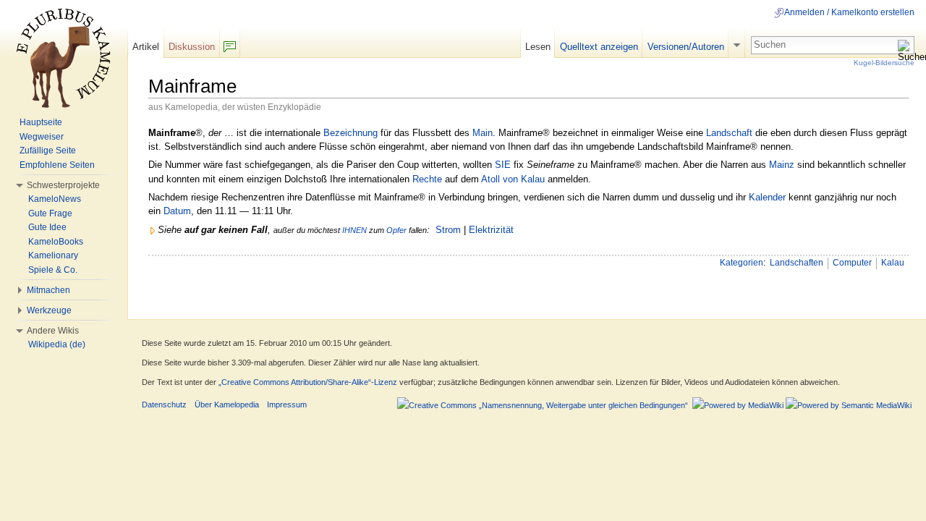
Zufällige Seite (48, 150)
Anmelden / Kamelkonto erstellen (849, 12)
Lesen (538, 46)
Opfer (396, 230)
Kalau (892, 263)
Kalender (767, 197)
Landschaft (729, 132)
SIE (503, 164)
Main (482, 132)
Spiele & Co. (52, 270)
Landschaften (796, 263)
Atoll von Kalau (513, 179)
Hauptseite (41, 122)
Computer (852, 263)
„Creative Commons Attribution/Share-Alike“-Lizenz (307, 382)
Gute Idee (47, 227)
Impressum (287, 404)
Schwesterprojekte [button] (63, 185)
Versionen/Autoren (685, 46)
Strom (448, 229)
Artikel (145, 46)
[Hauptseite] (64, 58)
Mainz (781, 164)
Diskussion (192, 46)
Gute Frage (50, 213)
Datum (177, 211)
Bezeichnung (350, 132)
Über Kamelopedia (227, 404)
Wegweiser (42, 137)
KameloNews (54, 199)
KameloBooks (55, 242)
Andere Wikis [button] (53, 331)
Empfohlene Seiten (57, 165)
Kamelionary (53, 255)
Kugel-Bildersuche (884, 63)
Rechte (427, 179)
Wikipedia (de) (56, 344)
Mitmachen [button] (48, 290)
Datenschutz (164, 404)
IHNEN (354, 230)
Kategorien (741, 263)
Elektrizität (491, 229)
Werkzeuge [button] (49, 310)
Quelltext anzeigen (599, 46)
